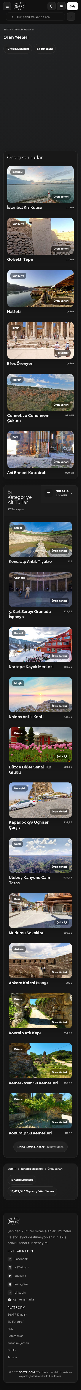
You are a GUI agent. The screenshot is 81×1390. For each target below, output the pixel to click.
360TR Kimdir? (17, 1314)
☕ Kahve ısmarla (21, 1299)
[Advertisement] (40, 102)
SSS (10, 1328)
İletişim (12, 1357)
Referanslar (15, 1336)
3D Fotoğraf (16, 1321)
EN (61, 6)
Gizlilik (12, 1350)
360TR (7, 29)
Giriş (72, 6)
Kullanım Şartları (18, 1343)
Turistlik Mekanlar (32, 1168)
